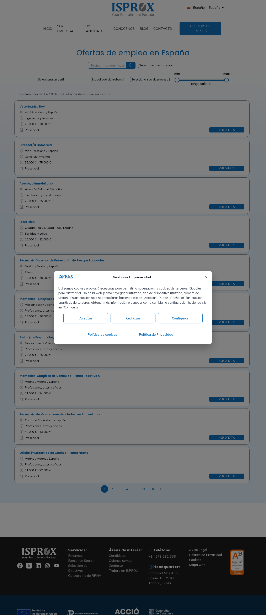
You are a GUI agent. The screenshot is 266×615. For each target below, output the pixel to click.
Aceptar (85, 318)
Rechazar (133, 318)
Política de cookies (102, 334)
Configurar (180, 318)
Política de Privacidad (156, 334)
